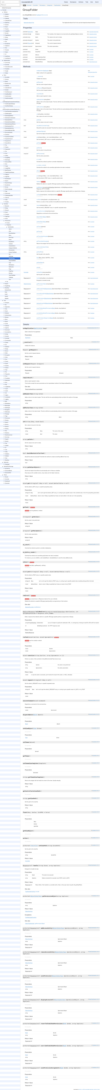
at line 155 (97, 452)
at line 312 (97, 655)
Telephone (7, 45)
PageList (7, 174)
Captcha (7, 327)
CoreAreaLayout (8, 92)
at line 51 (97, 927)
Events (6, 361)
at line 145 (97, 438)
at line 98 (97, 811)
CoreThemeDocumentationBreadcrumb (11, 109)
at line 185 (97, 482)
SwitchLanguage (8, 189)
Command (7, 330)
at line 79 (97, 790)
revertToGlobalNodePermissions (44, 308)
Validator (7, 456)
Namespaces (73, 2)
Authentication (7, 60)
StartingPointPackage (8, 466)
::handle (32, 891)
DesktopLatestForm (9, 126)
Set (7, 281)
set (37, 114)
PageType (7, 216)
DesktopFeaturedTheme (10, 124)
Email (6, 26)
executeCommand (41, 211)
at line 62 (97, 776)
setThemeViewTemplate (42, 236)
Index (91, 2)
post (38, 176)
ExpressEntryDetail (9, 136)
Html (6, 164)
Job (6, 393)
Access (8, 222)
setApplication (40, 70)
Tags (6, 191)
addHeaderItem (40, 99)
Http (6, 384)
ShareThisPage (8, 183)
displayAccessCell (41, 303)
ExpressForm (8, 140)
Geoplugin (7, 464)
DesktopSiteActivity (9, 128)
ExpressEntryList (9, 138)
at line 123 (97, 407)
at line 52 (97, 762)
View (6, 458)
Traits (86, 2)
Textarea (7, 50)
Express (7, 29)
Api (5, 304)
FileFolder (11, 256)
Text (6, 47)
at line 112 (97, 393)
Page (10, 269)
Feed (6, 292)
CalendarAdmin (12, 246)
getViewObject (40, 262)
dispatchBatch (40, 217)
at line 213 (97, 516)
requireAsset (40, 93)
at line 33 (97, 728)
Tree (6, 443)
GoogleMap (7, 157)
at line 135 (97, 421)
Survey (6, 187)
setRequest (39, 88)
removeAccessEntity (41, 293)
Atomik (6, 477)
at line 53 (97, 1067)
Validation (7, 453)
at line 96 (97, 999)
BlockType (11, 237)
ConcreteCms (8, 332)
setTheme (39, 226)
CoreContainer (8, 96)
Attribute (5, 12)
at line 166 (97, 466)
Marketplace (11, 264)
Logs (10, 262)
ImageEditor (7, 386)
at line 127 (97, 845)
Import (6, 388)
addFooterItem (40, 107)
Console (7, 336)
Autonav (7, 79)
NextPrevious (8, 170)
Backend (7, 206)
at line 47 (97, 755)
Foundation (7, 378)
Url (5, 54)
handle (38, 278)
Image (6, 166)
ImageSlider (7, 168)
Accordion (7, 77)
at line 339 (97, 700)
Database (7, 346)
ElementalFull (8, 472)
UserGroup (7, 56)
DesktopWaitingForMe (10, 130)
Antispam (7, 302)
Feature (6, 147)
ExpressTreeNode (13, 252)
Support (6, 439)
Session (7, 426)
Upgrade (6, 298)
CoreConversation (9, 98)
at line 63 (97, 951)
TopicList (7, 197)
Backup (6, 317)
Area (10, 231)
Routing (6, 420)
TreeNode (11, 277)
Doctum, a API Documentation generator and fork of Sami (89, 1089)
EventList (7, 134)
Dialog (6, 208)
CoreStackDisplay (9, 106)
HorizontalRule (8, 161)
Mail (6, 401)
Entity (6, 357)
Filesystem (7, 374)
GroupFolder (12, 258)
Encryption (7, 355)
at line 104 (97, 830)
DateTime (7, 22)
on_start (38, 159)
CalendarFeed (8, 290)
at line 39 (97, 1023)
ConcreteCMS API (27, 2)
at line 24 (97, 895)
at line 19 (97, 327)
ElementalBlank (8, 470)
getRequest (39, 82)
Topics (6, 52)
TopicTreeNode (12, 275)
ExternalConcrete (9, 66)
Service (6, 424)
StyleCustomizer (8, 435)
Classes (66, 2)
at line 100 (97, 377)
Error (6, 359)
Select (6, 39)
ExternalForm (8, 143)
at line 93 (97, 798)
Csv (6, 344)
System (6, 441)
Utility (6, 451)
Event (6, 212)
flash (38, 257)
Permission (7, 418)
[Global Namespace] (6, 8)
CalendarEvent (8, 20)
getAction (39, 148)
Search (6, 180)
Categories (8, 225)
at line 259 (97, 571)
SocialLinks (7, 43)
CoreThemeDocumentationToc (11, 111)
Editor (6, 353)
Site (6, 41)
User (10, 279)
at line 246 (97, 561)
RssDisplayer (8, 178)
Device (6, 351)
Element (7, 210)
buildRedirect (40, 187)
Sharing (6, 428)
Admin (10, 229)
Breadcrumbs (8, 83)
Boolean (7, 16)
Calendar (7, 18)
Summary (7, 437)
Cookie (6, 342)
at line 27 (97, 341)
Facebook (7, 68)
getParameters (40, 153)
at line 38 (97, 741)
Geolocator (7, 380)
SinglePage (7, 285)
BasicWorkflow (12, 233)
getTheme (39, 231)
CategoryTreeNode (13, 248)
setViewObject (40, 221)
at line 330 (97, 679)
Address (7, 14)
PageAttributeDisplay (9, 172)
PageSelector (8, 35)
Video (6, 199)
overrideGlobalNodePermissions (44, 313)
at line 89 (97, 363)
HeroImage (7, 159)
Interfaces (81, 2)
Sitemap (10, 273)
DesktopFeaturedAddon (10, 122)
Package (7, 414)
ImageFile (7, 31)
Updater (6, 445)
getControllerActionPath (42, 247)
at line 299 (97, 636)
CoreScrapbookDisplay (10, 103)
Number (6, 33)
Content (6, 89)
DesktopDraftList (8, 119)
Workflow (7, 288)
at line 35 (97, 865)
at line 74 (97, 975)
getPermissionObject (41, 284)
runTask (38, 194)
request (38, 205)
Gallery (6, 155)
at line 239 (97, 551)
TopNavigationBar (9, 195)
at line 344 (97, 714)
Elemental (7, 483)
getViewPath (39, 252)
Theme (5, 474)
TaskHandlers (11, 227)
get (37, 137)
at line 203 (97, 506)
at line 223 (97, 530)
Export (6, 363)
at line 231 (97, 544)
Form (6, 153)
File (6, 151)
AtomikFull (7, 468)
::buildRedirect (33, 607)
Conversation (11, 250)
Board (6, 81)
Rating (6, 37)
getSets (38, 120)
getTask (38, 143)
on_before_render (41, 165)
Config (6, 334)
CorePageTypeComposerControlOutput (11, 101)
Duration (7, 24)
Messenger (7, 405)
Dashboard (7, 481)
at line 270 (97, 595)
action (38, 267)
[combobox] (10, 5)
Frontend (7, 214)
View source (44, 15)
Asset (6, 311)
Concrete (4, 10)
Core (5, 300)
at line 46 (97, 1045)
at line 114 (97, 837)
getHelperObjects (41, 131)
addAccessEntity (40, 288)
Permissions (7, 220)
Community (7, 62)
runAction (39, 199)
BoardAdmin (11, 241)
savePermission (40, 298)
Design (6, 348)
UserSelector (8, 58)
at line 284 (97, 611)
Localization (7, 397)
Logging (6, 399)
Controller (6, 204)
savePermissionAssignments (43, 318)
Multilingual (7, 407)
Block (5, 75)
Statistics (7, 432)
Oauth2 (6, 296)
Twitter (6, 73)
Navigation (7, 409)
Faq (6, 145)
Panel (6, 218)
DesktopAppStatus (9, 115)
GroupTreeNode (12, 260)
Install (6, 294)
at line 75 (97, 349)
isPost (38, 171)
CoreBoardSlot (8, 94)
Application (7, 306)
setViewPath (39, 272)
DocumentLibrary (8, 132)
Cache (6, 323)
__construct (39, 76)
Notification (11, 267)
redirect (38, 181)
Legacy (6, 395)
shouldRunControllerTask (43, 125)
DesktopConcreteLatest (10, 117)
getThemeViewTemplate (42, 241)
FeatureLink (7, 149)
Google (6, 71)
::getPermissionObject (35, 923)
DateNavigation (8, 113)
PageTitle (7, 176)
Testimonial (7, 193)
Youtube (7, 201)
